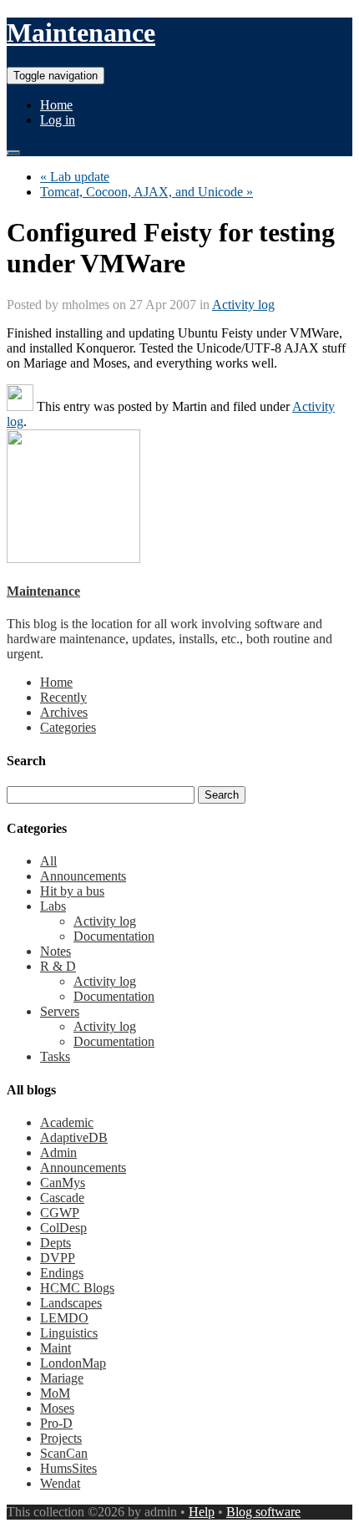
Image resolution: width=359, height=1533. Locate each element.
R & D (58, 966)
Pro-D (56, 1423)
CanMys (62, 1182)
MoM (55, 1393)
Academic (67, 1122)
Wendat (60, 1483)
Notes (55, 951)
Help (202, 1512)
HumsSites (68, 1468)
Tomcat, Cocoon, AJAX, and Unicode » (146, 192)
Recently (63, 697)
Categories (68, 727)
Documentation (113, 936)
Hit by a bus (72, 891)
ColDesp (63, 1228)
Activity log (243, 304)
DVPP (57, 1258)
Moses (57, 1408)
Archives (64, 712)
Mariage (61, 1378)
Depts (55, 1243)
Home (56, 105)
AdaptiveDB (74, 1137)
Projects (61, 1438)
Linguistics (69, 1333)
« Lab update (74, 177)
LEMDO (64, 1318)
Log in (57, 120)
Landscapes (71, 1303)
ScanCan (64, 1453)
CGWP (59, 1213)
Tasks (55, 1056)
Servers (59, 1011)
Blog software (263, 1512)
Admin (58, 1152)
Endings (61, 1273)
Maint (55, 1348)
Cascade (62, 1197)
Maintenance (81, 33)
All (48, 861)
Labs (53, 906)
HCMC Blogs (77, 1288)
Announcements (83, 876)
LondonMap (73, 1363)
